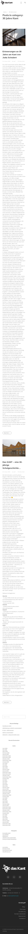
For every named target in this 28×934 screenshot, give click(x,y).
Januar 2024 (6, 789)
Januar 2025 (6, 771)
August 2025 (6, 762)
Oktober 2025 (6, 758)
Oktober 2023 (6, 793)
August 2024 (6, 778)
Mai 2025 (5, 765)
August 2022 (6, 813)
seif (15, 61)
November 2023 (7, 792)
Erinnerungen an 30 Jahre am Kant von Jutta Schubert (12, 54)
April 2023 (5, 801)
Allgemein (5, 834)
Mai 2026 (5, 749)
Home (5, 12)
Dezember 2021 (6, 823)
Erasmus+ (5, 836)
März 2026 (5, 751)
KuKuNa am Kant (7, 726)
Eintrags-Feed (6, 848)
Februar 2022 (6, 820)
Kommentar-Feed (7, 850)
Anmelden (5, 847)
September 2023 (7, 795)
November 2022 (7, 808)
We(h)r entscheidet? (8, 732)
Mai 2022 (5, 816)
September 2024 (7, 777)
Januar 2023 (6, 805)
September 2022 (7, 811)
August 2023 (6, 796)
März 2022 (5, 819)
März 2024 (5, 786)
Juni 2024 (5, 781)
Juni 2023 (5, 798)
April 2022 (5, 817)
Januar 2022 (6, 822)
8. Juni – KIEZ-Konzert (8, 730)
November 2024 (7, 774)
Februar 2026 (6, 752)
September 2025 (7, 760)
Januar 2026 (6, 754)
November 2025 (7, 757)
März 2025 (5, 768)
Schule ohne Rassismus (9, 839)
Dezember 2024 (7, 772)
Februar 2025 (6, 769)
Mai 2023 (5, 799)
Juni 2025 (5, 763)
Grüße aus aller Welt (9, 837)
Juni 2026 (5, 748)
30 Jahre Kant (21, 61)
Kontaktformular (14, 895)
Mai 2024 (5, 783)
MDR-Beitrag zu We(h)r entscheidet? (12, 728)
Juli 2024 (5, 780)
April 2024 (5, 784)
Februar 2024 (6, 787)
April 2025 (5, 766)
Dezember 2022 (7, 807)
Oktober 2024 (6, 775)
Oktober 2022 (6, 810)
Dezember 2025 (7, 755)
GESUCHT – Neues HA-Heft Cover (11, 734)
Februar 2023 (6, 804)
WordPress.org (6, 851)
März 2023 (5, 802)
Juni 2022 (5, 814)
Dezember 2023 (7, 790)
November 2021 (6, 825)
